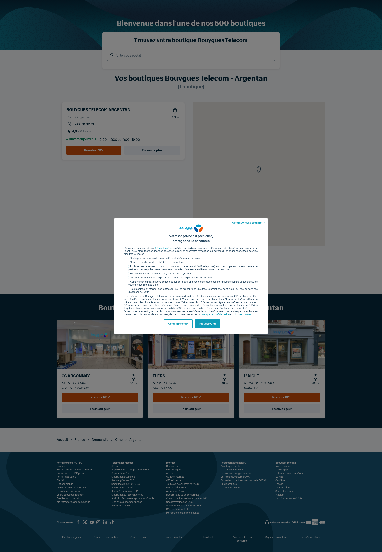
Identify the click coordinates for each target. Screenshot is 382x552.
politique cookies (242, 314)
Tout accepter (207, 323)
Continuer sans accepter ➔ (248, 222)
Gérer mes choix (178, 323)
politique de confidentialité (215, 314)
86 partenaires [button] (163, 248)
